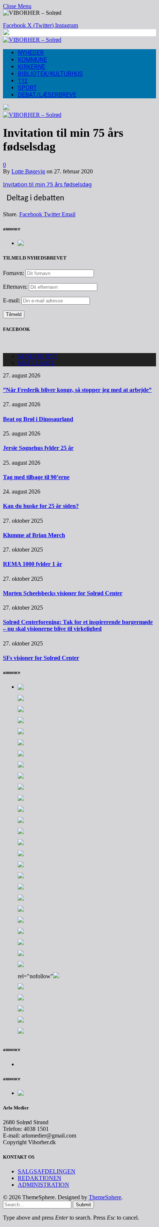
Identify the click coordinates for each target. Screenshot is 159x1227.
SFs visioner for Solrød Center (41, 658)
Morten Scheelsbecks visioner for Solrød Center (62, 593)
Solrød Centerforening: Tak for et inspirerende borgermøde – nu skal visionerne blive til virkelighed (78, 625)
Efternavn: (15, 287)
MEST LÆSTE (36, 363)
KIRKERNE (31, 66)
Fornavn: (13, 273)
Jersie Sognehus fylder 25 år (38, 448)
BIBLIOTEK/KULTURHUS (50, 73)
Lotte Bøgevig (28, 171)
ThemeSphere (105, 1197)
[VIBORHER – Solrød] (32, 40)
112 (23, 80)
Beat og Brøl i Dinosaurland (38, 419)
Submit (83, 1204)
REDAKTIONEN (39, 1178)
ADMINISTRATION (43, 1185)
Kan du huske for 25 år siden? (41, 506)
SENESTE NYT (38, 356)
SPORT (27, 87)
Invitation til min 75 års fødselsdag (47, 184)
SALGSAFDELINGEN (46, 1171)
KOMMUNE (32, 59)
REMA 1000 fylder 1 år (32, 564)
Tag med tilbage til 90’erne (36, 477)
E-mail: (12, 300)
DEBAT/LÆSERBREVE (47, 94)
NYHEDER (31, 52)
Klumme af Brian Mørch (34, 535)
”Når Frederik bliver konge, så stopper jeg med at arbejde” (77, 390)
